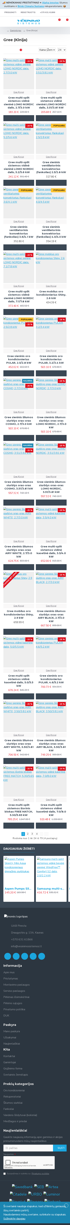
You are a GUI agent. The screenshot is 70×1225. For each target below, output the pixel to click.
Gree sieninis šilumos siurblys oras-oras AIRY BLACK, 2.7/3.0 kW (51, 616)
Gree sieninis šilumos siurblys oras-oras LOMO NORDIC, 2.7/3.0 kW (51, 422)
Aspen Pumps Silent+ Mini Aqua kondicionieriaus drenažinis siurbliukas (19, 888)
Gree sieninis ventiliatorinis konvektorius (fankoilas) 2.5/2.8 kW (51, 167)
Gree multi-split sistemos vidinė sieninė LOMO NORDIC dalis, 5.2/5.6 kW (19, 167)
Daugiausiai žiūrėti (19, 848)
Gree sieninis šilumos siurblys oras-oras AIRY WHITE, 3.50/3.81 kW (19, 745)
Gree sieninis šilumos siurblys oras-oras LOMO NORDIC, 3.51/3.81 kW (51, 487)
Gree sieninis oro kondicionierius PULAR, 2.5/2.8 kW (18, 359)
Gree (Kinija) (18, 92)
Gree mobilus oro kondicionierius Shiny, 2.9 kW (19, 614)
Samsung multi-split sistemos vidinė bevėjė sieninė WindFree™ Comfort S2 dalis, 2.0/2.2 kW (51, 888)
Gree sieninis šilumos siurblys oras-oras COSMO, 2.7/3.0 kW (18, 421)
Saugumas (8, 1154)
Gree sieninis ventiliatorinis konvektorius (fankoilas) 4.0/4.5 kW (51, 232)
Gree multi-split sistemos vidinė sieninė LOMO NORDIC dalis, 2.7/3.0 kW (19, 102)
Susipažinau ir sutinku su (28, 1173)
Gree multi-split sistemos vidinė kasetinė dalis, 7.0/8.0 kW (51, 810)
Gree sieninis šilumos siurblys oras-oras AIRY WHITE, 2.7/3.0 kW (18, 551)
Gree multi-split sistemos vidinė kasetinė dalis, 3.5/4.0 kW (51, 551)
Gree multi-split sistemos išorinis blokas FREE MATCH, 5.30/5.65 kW (19, 810)
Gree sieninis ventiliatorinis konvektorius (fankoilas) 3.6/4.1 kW (18, 232)
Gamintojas (15, 30)
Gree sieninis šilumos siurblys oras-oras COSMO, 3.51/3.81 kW (18, 485)
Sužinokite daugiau (14, 1219)
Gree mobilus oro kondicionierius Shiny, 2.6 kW (51, 295)
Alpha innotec (50, 2)
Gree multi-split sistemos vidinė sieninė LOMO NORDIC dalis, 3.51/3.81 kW (51, 102)
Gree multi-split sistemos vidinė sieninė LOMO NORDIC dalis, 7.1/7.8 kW (19, 296)
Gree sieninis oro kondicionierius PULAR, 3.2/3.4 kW (51, 359)
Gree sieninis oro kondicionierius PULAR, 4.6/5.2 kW (51, 679)
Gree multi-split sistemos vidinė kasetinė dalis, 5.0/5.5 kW (18, 680)
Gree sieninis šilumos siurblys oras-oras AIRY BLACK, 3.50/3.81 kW (51, 745)
